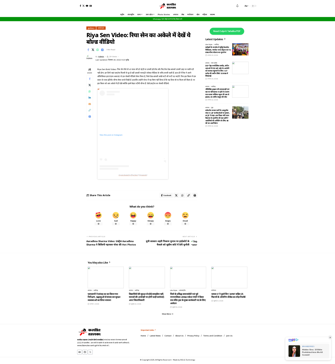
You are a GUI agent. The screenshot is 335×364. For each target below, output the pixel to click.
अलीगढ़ (216, 44)
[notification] (237, 5)
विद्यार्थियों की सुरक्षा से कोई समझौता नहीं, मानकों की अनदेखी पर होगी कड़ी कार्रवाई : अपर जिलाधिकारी (147, 297)
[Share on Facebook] (88, 50)
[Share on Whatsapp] (97, 50)
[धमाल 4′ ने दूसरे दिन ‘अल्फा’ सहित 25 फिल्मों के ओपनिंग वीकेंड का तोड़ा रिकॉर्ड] (229, 277)
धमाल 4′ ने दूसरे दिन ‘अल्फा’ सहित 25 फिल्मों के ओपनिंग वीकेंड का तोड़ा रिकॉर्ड (228, 295)
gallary (91, 28)
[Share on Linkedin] (89, 97)
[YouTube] (87, 6)
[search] (241, 6)
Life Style (208, 44)
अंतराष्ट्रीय (182, 290)
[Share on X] (93, 50)
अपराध (207, 63)
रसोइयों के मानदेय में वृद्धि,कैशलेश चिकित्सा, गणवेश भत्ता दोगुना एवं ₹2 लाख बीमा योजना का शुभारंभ (218, 50)
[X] (83, 6)
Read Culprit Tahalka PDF (227, 31)
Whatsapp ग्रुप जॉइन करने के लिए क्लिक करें (167, 19)
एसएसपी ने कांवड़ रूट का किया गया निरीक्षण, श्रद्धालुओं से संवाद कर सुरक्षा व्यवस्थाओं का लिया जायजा (104, 297)
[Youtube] (79, 352)
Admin (101, 56)
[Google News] (91, 6)
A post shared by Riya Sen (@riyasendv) (133, 175)
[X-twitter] (90, 352)
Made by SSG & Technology (184, 360)
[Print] (102, 50)
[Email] (89, 104)
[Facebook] (80, 6)
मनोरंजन (101, 28)
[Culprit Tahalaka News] (167, 6)
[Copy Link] (89, 110)
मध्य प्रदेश (214, 63)
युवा (212, 108)
